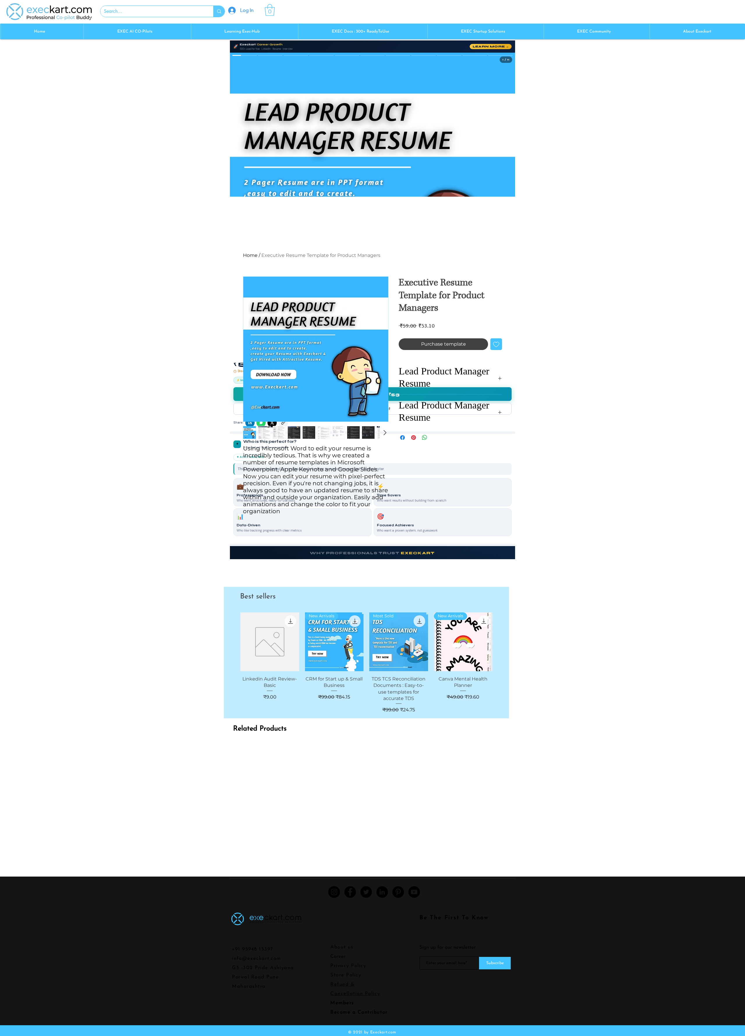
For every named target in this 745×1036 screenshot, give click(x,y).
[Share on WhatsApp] (424, 437)
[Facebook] (350, 892)
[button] (270, 10)
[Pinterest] (398, 892)
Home (250, 255)
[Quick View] (269, 641)
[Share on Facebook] (402, 437)
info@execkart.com (256, 958)
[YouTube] (414, 892)
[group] (366, 663)
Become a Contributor (359, 1012)
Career (337, 956)
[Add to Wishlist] (496, 344)
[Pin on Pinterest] (413, 437)
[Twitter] (366, 892)
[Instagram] (334, 892)
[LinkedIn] (382, 892)
